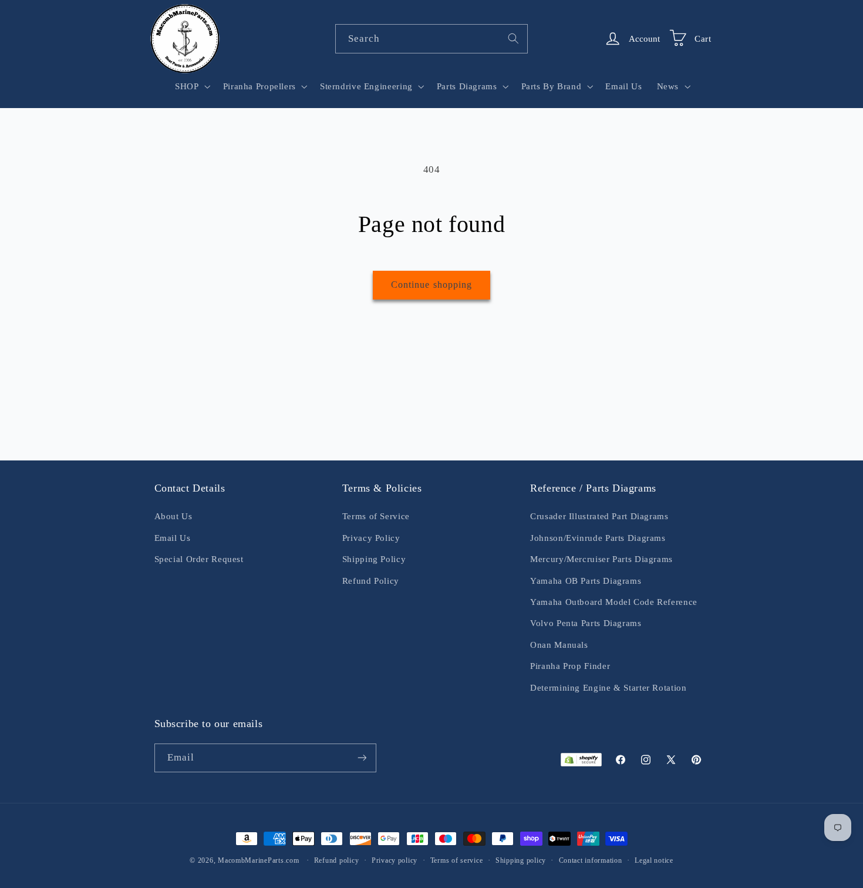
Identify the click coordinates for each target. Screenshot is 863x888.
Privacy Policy (371, 538)
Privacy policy (394, 860)
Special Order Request (199, 559)
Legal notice (654, 860)
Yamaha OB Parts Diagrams (585, 581)
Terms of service (456, 860)
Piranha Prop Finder (570, 666)
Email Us (172, 538)
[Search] (513, 38)
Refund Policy (370, 581)
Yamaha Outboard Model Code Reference (613, 602)
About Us (173, 516)
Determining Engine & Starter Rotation (608, 687)
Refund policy (336, 860)
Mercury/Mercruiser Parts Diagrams (601, 559)
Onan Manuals (559, 645)
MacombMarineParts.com (258, 860)
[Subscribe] (361, 758)
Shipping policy (520, 860)
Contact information (590, 860)
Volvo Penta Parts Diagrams (585, 623)
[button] (191, 86)
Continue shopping (431, 285)
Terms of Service (376, 516)
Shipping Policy (374, 559)
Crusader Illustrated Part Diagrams (599, 516)
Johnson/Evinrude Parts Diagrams (598, 538)
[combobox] (431, 38)
